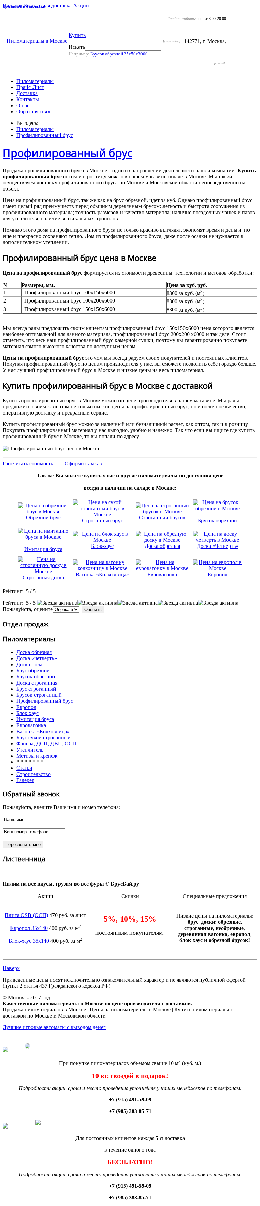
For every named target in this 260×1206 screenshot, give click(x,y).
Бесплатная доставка (48, 5)
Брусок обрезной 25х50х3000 (119, 54)
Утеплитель (29, 750)
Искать (77, 47)
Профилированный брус (44, 135)
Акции (81, 5)
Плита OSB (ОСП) (26, 915)
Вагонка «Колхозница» (102, 574)
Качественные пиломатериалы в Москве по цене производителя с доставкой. (97, 1003)
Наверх (11, 968)
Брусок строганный (39, 695)
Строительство (33, 774)
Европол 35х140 (29, 928)
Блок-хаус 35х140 (29, 941)
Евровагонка (162, 574)
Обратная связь (33, 111)
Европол (218, 574)
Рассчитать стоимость (28, 463)
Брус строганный (36, 689)
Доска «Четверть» (217, 546)
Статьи (24, 768)
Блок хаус (27, 713)
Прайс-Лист (30, 87)
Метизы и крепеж (36, 756)
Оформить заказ (83, 463)
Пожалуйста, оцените (28, 609)
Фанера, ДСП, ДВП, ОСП (46, 743)
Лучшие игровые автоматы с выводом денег (54, 1027)
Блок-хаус (102, 546)
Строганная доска (43, 577)
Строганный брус (102, 520)
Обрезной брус (43, 517)
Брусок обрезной (217, 520)
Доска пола (29, 664)
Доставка (27, 93)
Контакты (27, 99)
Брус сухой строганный (43, 737)
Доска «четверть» (36, 658)
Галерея (25, 780)
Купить (77, 35)
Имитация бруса (43, 549)
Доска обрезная (162, 546)
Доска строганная (36, 683)
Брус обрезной (33, 670)
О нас (22, 105)
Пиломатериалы (35, 81)
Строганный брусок (162, 517)
